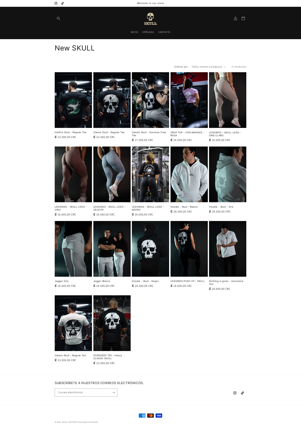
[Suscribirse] (113, 393)
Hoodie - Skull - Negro (145, 281)
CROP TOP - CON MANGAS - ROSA (187, 134)
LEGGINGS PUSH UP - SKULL (188, 281)
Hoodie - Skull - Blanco (184, 206)
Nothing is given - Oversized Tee (226, 282)
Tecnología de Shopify (88, 422)
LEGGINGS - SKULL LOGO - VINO (71, 208)
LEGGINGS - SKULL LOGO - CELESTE (109, 208)
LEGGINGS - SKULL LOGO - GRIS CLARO (225, 134)
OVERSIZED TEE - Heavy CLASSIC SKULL (107, 357)
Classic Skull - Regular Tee (109, 132)
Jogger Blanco (101, 281)
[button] (58, 18)
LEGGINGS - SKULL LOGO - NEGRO (148, 208)
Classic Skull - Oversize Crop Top (149, 134)
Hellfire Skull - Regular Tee (71, 132)
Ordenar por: (181, 66)
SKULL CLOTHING (69, 422)
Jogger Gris (62, 281)
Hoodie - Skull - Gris (221, 206)
